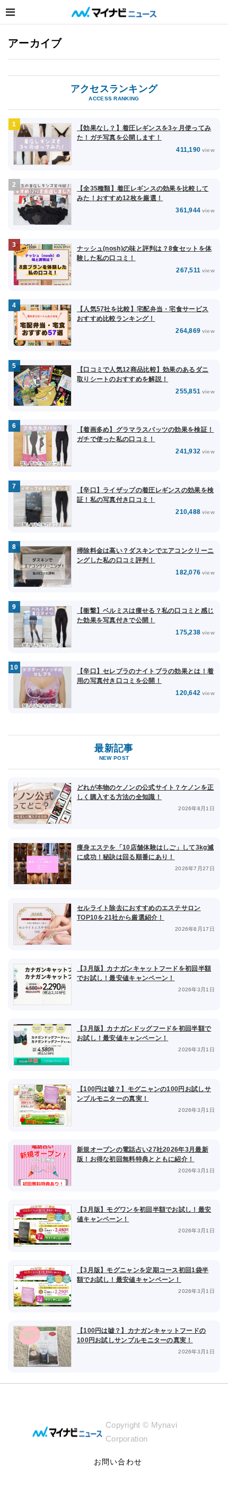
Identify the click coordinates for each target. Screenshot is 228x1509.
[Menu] (10, 12)
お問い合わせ (118, 1461)
